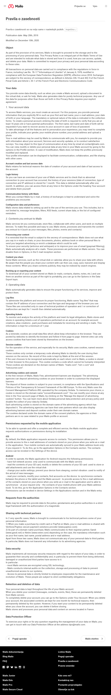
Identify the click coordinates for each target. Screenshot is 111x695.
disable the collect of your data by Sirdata (26, 401)
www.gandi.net (14, 532)
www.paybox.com (67, 527)
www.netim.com (40, 532)
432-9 (87, 78)
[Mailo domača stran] (15, 6)
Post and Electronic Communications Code (70, 81)
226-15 (76, 78)
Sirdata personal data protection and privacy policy (74, 399)
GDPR (67, 75)
